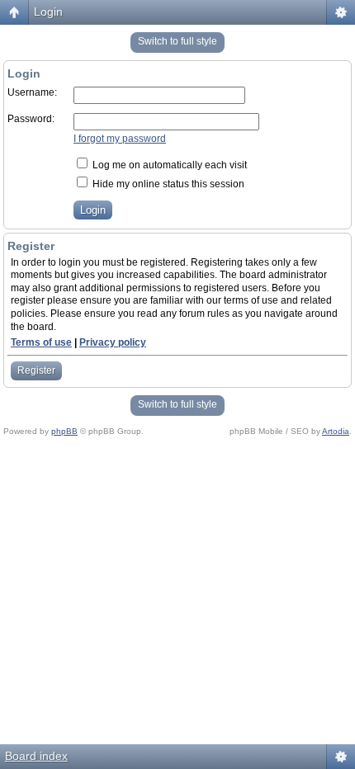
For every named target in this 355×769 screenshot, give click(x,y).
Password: (30, 119)
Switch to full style (177, 41)
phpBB (64, 431)
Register (36, 370)
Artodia (335, 431)
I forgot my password (119, 138)
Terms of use (41, 342)
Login (48, 11)
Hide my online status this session (167, 184)
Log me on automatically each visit (168, 165)
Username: (32, 92)
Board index (36, 755)
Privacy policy (112, 342)
